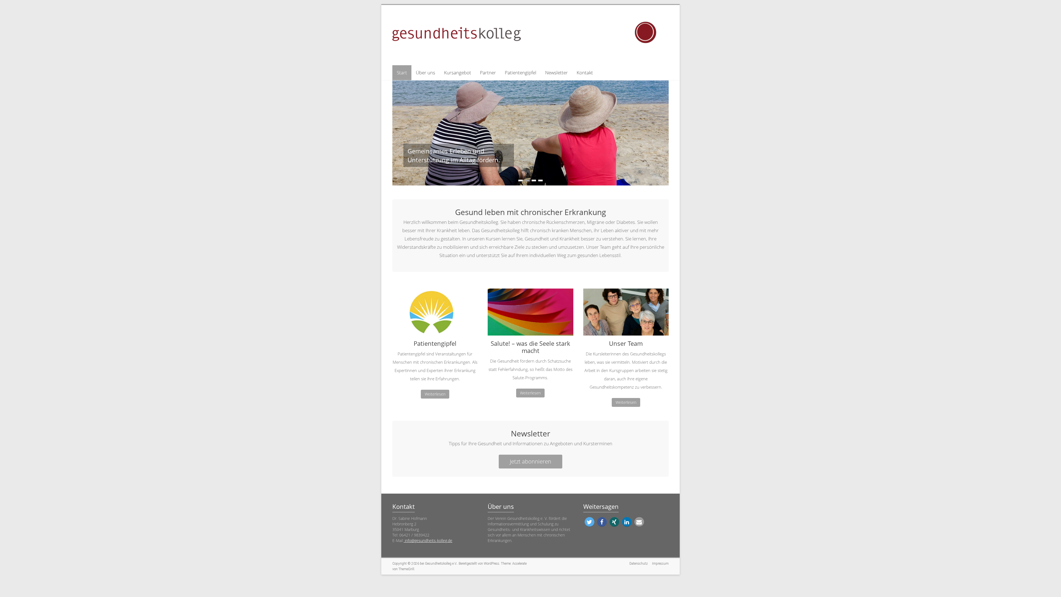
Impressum (660, 563)
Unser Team (626, 343)
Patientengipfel (520, 72)
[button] (589, 522)
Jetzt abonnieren (530, 461)
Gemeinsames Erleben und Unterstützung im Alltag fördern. (454, 155)
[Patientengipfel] (435, 314)
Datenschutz (638, 563)
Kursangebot (457, 72)
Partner (488, 72)
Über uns (425, 72)
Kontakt (585, 72)
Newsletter (556, 72)
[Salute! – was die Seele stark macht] (530, 314)
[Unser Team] (626, 314)
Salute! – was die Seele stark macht (530, 347)
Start (402, 72)
